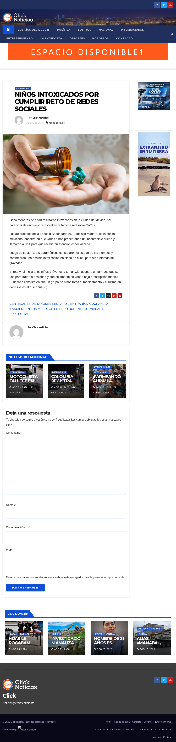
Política (63, 29)
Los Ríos (84, 29)
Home (109, 721)
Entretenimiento (19, 38)
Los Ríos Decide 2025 (34, 29)
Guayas (13, 634)
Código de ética (122, 721)
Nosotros (100, 38)
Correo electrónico (18, 527)
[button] (172, 34)
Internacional (132, 29)
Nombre (12, 505)
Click (9, 695)
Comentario (14, 432)
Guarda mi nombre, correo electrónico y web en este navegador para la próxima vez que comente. (65, 577)
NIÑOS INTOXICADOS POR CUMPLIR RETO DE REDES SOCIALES (56, 101)
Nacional (106, 29)
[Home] (8, 29)
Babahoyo (143, 629)
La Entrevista (51, 38)
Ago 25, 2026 (19, 649)
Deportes (77, 38)
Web (9, 549)
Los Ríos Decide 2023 (149, 729)
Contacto (124, 38)
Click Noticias (40, 117)
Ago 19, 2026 (20, 387)
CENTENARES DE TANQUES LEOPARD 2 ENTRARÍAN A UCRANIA (57, 303)
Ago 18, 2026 (103, 387)
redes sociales (57, 122)
